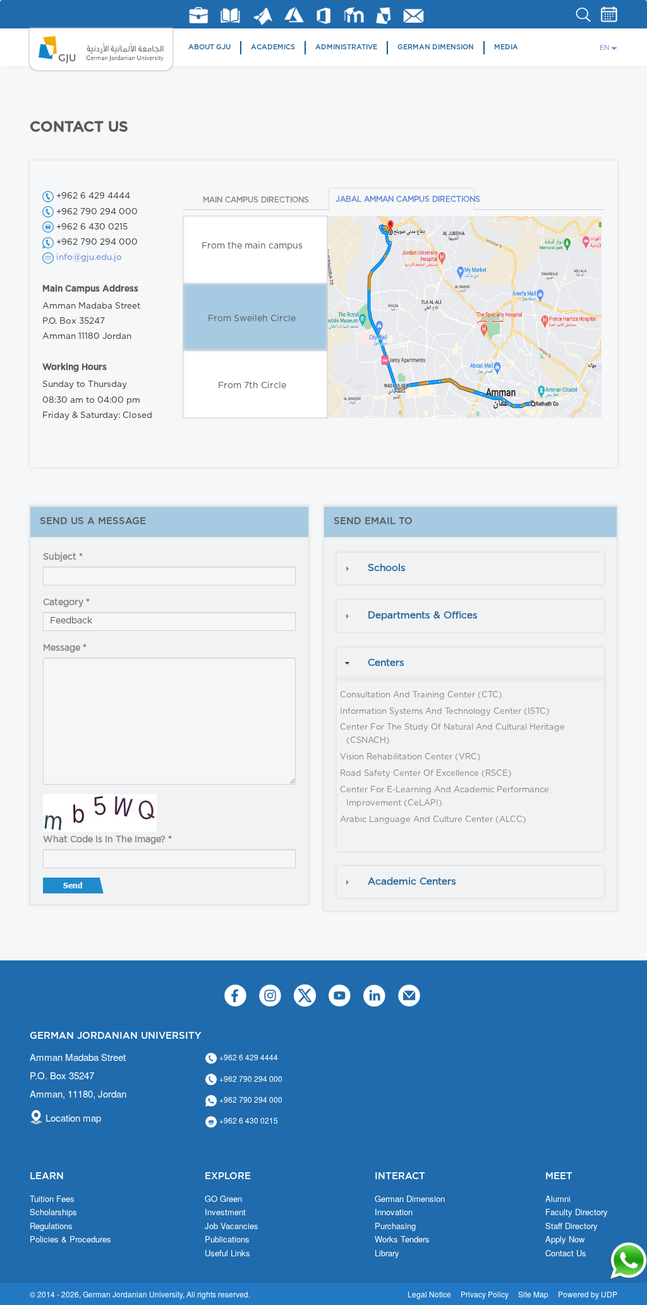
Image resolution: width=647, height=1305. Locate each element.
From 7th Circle (252, 385)
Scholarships (53, 1212)
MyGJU (384, 15)
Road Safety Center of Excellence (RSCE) (426, 773)
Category (66, 602)
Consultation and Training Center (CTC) (421, 695)
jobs (198, 15)
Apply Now (564, 1239)
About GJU (209, 47)
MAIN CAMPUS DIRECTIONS (256, 200)
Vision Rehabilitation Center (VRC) (410, 757)
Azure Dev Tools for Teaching (294, 15)
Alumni (558, 1198)
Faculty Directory (576, 1212)
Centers (386, 663)
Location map (73, 1117)
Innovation (394, 1212)
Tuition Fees (52, 1198)
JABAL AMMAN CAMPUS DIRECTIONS (405, 199)
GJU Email (413, 16)
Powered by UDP (587, 1294)
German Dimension (435, 47)
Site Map (533, 1294)
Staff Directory (571, 1226)
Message (65, 648)
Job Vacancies (231, 1226)
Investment (225, 1212)
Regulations (51, 1226)
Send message (74, 888)
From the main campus (252, 246)
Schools (387, 568)
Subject (63, 557)
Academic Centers (412, 881)
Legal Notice (429, 1294)
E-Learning (354, 15)
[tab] (470, 568)
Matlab (263, 16)
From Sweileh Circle (252, 318)
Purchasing (395, 1226)
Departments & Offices (423, 615)
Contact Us (565, 1253)
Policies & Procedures (70, 1239)
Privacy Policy (485, 1294)
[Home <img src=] (101, 49)
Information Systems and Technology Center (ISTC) (445, 712)
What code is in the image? (107, 839)
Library (230, 15)
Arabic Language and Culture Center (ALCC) (433, 820)
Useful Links (227, 1253)
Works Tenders (402, 1239)
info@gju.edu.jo (89, 257)
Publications (227, 1239)
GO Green (223, 1198)
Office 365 (323, 16)
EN (605, 47)
